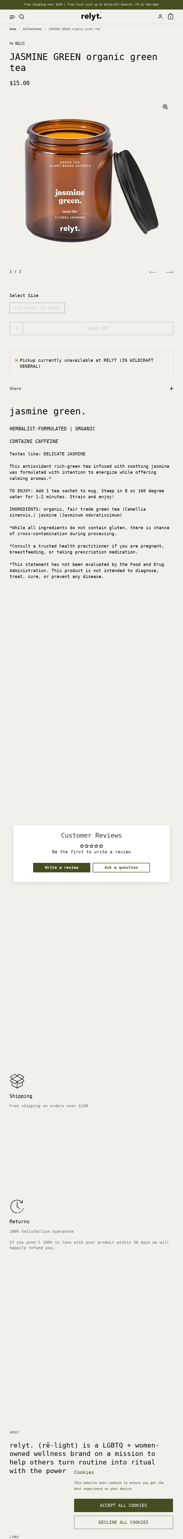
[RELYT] (91, 16)
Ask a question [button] (121, 867)
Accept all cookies (123, 1505)
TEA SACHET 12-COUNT (37, 308)
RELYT (20, 43)
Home (13, 29)
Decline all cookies (123, 1522)
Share (15, 388)
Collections (32, 29)
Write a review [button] (61, 867)
